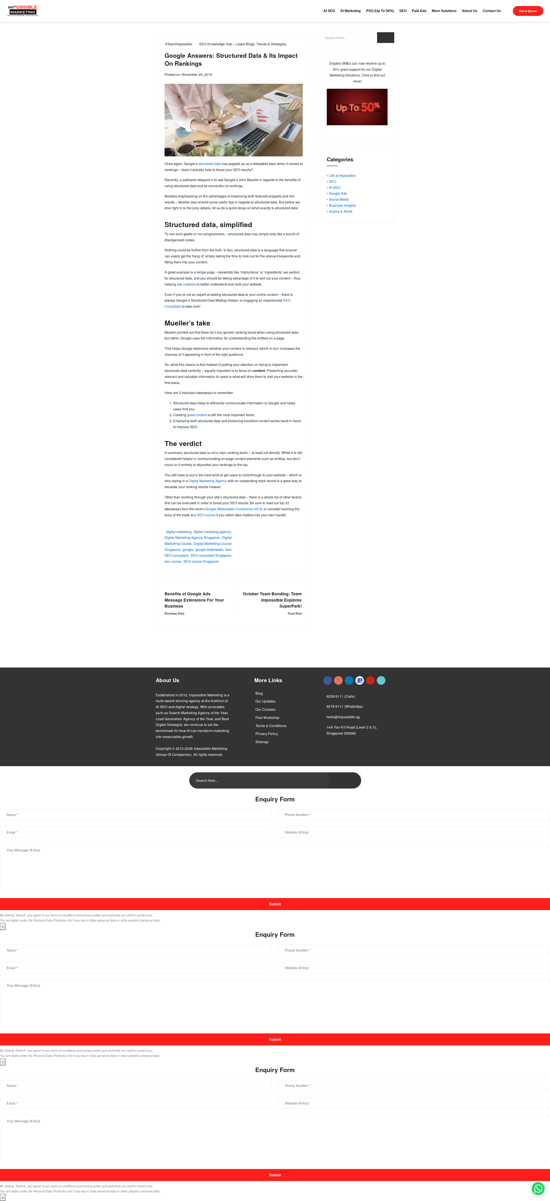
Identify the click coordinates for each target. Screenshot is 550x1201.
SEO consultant (176, 555)
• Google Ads (337, 193)
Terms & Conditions (270, 725)
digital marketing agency (212, 531)
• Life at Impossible (341, 175)
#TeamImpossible (178, 43)
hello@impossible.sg (343, 716)
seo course (173, 561)
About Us (469, 11)
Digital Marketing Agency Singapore (192, 537)
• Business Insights (341, 205)
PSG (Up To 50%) (380, 11)
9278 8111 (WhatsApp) (345, 706)
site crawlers (186, 284)
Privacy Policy (266, 733)
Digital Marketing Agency (208, 480)
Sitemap (262, 741)
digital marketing (178, 531)
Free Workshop (267, 717)
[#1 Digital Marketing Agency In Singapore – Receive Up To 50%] (538, 1188)
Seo (228, 549)
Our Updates (265, 701)
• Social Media (338, 199)
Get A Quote (528, 11)
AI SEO (329, 11)
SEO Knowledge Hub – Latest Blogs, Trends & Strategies (242, 43)
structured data (210, 163)
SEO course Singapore (201, 561)
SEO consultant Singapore (211, 555)
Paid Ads (419, 11)
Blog (259, 693)
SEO (402, 11)
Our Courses (265, 709)
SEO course (206, 514)
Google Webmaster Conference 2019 (233, 508)
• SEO (331, 181)
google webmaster (209, 549)
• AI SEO (333, 187)
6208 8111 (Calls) (341, 696)
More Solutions (444, 11)
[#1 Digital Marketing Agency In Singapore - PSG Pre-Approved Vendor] (327, 680)
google (188, 549)
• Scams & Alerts (339, 211)
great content (197, 414)
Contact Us (492, 11)
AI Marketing (350, 11)
